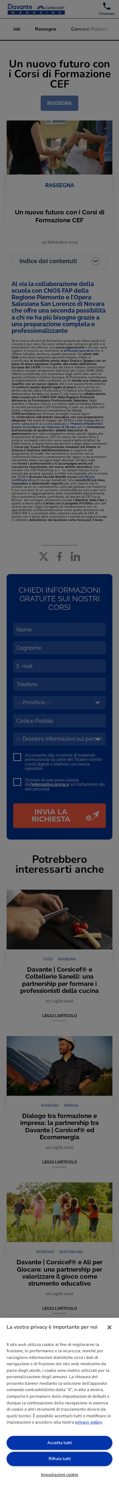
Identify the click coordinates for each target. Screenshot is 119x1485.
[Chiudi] (109, 1327)
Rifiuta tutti (60, 1459)
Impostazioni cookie (59, 1475)
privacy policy (88, 1422)
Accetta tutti (59, 1443)
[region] (59, 1401)
